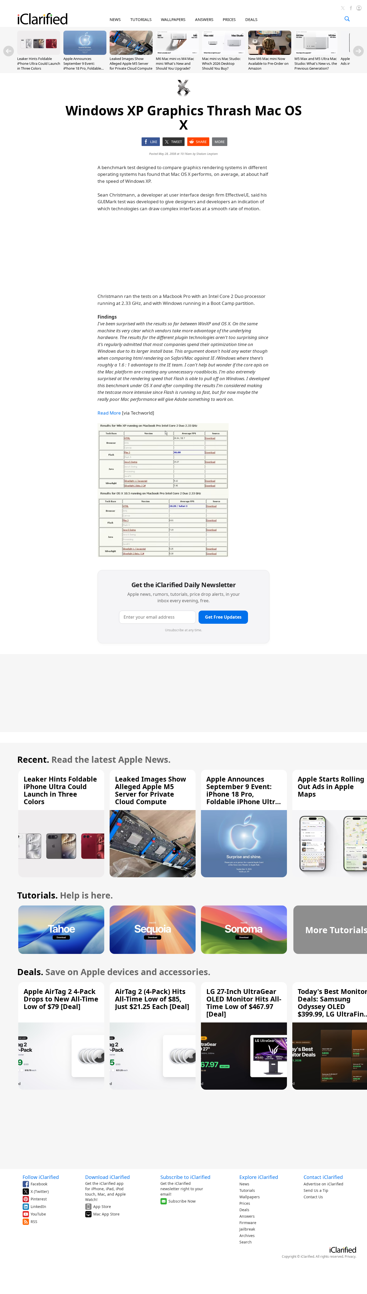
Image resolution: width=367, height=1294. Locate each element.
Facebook (39, 1183)
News (244, 1183)
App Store (102, 1206)
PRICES (229, 19)
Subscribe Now (182, 1201)
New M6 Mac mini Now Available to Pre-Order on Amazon (268, 63)
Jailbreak (247, 1229)
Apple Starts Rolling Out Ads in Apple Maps (331, 786)
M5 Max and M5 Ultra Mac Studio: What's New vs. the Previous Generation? (315, 63)
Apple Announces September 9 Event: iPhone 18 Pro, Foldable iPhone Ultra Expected (82, 66)
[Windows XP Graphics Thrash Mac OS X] (163, 490)
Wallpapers (249, 1196)
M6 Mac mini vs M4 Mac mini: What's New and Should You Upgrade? (175, 63)
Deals (244, 1209)
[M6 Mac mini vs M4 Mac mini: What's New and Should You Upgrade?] (177, 53)
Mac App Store (106, 1214)
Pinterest (39, 1199)
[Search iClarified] (347, 19)
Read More (109, 413)
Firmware (247, 1222)
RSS (34, 1221)
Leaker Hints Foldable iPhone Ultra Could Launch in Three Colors (38, 63)
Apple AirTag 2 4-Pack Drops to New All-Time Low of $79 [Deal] (61, 999)
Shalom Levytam (207, 154)
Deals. (30, 972)
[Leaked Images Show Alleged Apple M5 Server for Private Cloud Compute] (131, 53)
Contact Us (313, 1196)
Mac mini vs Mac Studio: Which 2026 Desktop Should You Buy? (221, 63)
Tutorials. (37, 895)
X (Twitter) (40, 1191)
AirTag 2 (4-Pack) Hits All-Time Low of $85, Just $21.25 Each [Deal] (152, 999)
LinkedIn (38, 1206)
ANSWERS (204, 19)
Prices (244, 1203)
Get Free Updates (223, 617)
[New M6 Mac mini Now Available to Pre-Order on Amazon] (269, 53)
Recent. (33, 759)
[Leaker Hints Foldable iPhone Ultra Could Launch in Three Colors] (38, 53)
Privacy (350, 1256)
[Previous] (8, 51)
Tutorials (247, 1190)
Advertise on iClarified (323, 1183)
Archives (247, 1235)
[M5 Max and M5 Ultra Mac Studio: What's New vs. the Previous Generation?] (315, 53)
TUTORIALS (141, 19)
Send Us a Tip (316, 1190)
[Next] (358, 51)
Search (245, 1242)
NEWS (115, 19)
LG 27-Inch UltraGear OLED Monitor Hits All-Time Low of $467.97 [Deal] (243, 1002)
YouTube (38, 1214)
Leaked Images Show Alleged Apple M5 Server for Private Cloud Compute (131, 63)
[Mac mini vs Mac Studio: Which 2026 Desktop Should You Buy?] (223, 53)
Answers (247, 1216)
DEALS (251, 19)
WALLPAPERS (173, 19)
